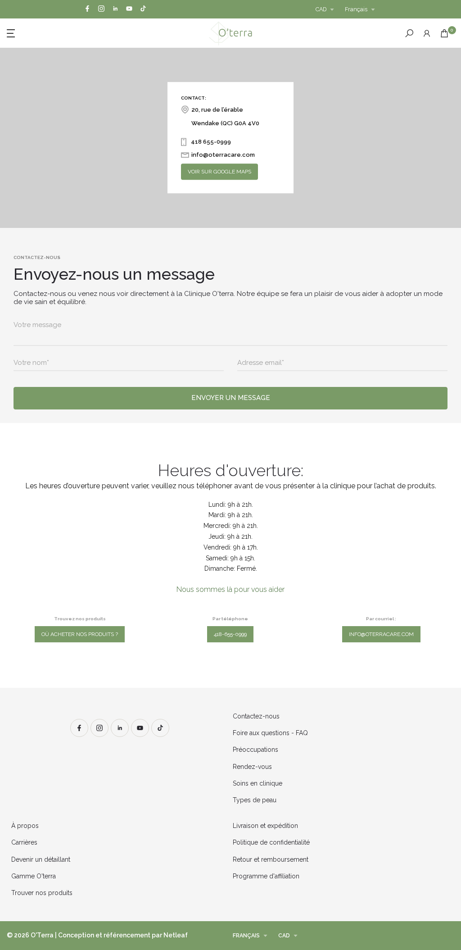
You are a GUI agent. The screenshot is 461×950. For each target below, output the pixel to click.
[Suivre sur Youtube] (129, 9)
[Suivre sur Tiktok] (143, 9)
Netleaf (175, 935)
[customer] (427, 33)
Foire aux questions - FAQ (270, 732)
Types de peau (254, 800)
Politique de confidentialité (271, 842)
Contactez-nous (256, 716)
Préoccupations (255, 749)
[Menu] (72, 32)
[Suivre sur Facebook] (87, 9)
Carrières (24, 842)
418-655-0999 (230, 634)
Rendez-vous (252, 766)
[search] (409, 33)
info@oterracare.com (381, 634)
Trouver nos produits (41, 892)
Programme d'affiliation (266, 876)
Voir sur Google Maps (219, 172)
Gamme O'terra (33, 876)
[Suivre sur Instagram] (101, 9)
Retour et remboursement (270, 859)
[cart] (444, 33)
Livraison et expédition (265, 825)
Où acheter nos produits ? (79, 634)
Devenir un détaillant (40, 859)
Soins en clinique (257, 783)
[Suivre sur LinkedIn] (115, 9)
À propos (25, 825)
